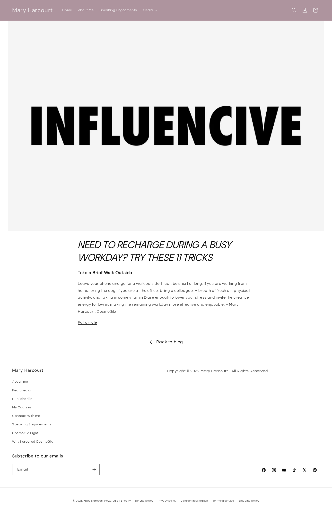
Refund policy (144, 500)
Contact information (194, 500)
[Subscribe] (94, 469)
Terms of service (223, 500)
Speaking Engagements (32, 424)
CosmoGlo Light (25, 433)
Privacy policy (167, 500)
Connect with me (26, 416)
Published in (22, 399)
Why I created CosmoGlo (32, 441)
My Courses (22, 407)
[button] (149, 10)
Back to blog (169, 342)
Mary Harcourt (93, 500)
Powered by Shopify (117, 500)
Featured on (22, 390)
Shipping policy (249, 500)
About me (20, 381)
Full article (87, 322)
